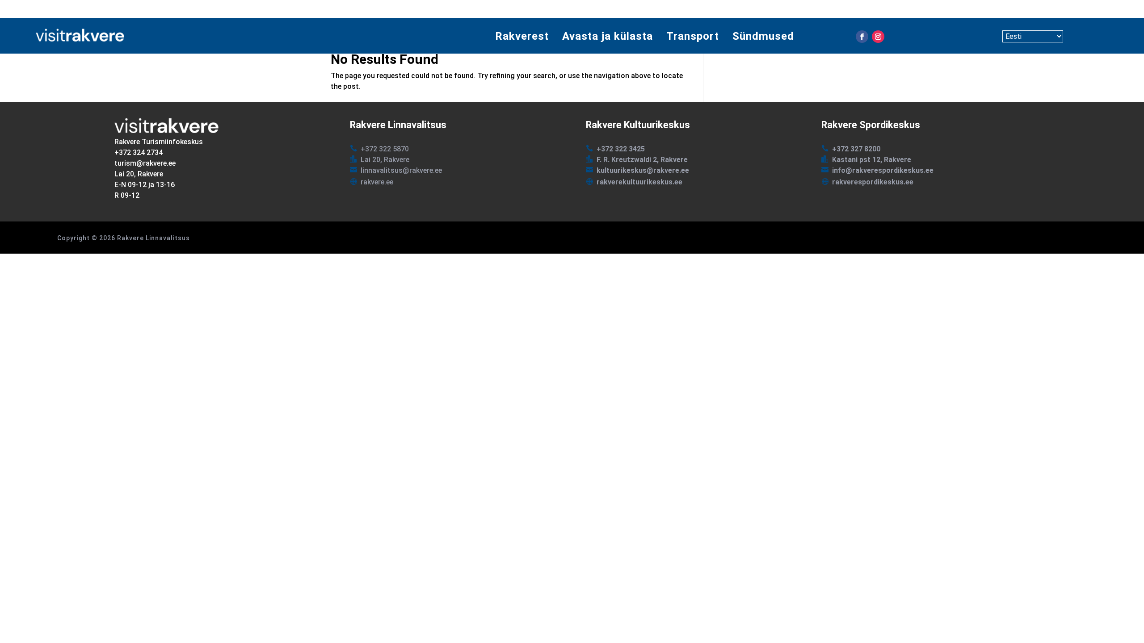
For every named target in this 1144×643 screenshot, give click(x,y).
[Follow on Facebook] (862, 36)
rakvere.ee (377, 182)
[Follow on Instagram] (878, 36)
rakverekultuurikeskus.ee (639, 182)
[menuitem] (521, 36)
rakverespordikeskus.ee (872, 182)
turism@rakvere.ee (145, 163)
